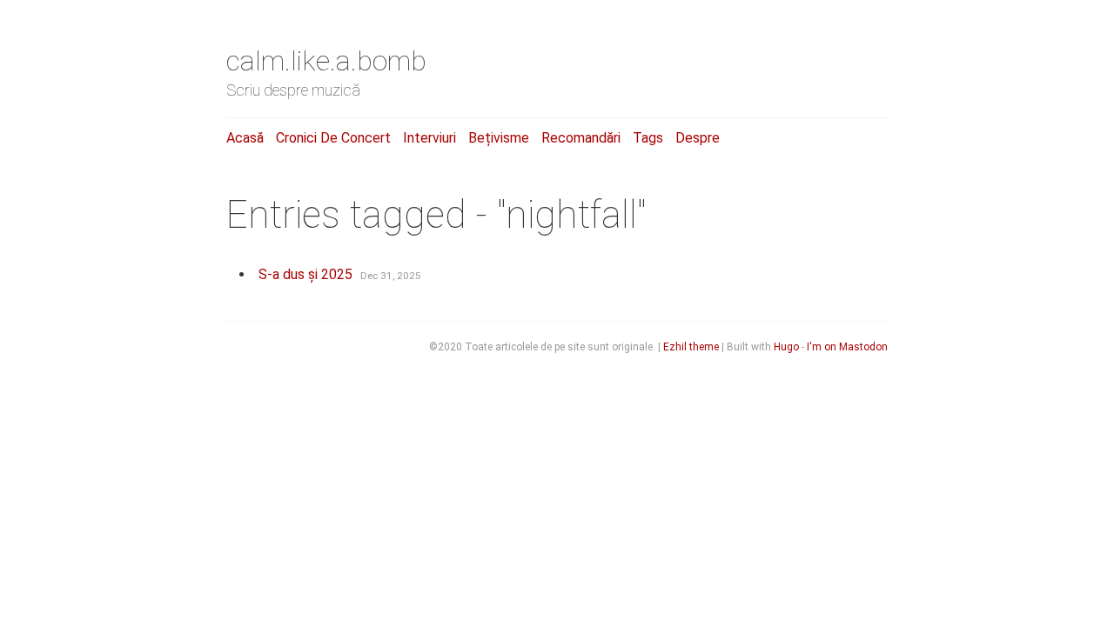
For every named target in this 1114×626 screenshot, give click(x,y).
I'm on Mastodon (847, 347)
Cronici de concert (333, 138)
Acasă (245, 138)
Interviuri (429, 138)
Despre (697, 138)
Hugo (786, 347)
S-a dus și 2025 (305, 274)
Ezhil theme (691, 347)
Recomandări (581, 138)
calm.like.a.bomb (326, 60)
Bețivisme (498, 138)
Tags (648, 138)
